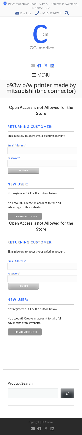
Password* (14, 158)
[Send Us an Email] (31, 65)
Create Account (25, 216)
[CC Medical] (41, 60)
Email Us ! (26, 13)
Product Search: (20, 383)
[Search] (67, 393)
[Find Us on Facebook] (38, 65)
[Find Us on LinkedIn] (51, 65)
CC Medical (47, 422)
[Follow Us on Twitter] (44, 65)
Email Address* (17, 145)
